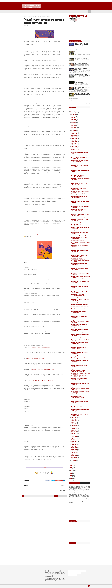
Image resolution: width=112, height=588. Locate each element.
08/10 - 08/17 (74, 144)
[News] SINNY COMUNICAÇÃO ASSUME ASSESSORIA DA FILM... (79, 379)
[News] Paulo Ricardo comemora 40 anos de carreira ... (80, 307)
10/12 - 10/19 (73, 130)
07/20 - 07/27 (74, 417)
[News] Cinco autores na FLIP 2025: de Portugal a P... (79, 361)
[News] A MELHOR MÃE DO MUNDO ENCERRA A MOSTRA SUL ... (80, 158)
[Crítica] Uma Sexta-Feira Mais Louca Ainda (79, 153)
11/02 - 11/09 (73, 125)
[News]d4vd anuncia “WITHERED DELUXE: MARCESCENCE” (80, 202)
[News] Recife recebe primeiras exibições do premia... (80, 277)
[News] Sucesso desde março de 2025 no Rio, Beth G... (80, 322)
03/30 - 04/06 (74, 443)
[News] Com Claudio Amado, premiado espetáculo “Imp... (79, 314)
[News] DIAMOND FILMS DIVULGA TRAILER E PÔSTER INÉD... (80, 264)
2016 (71, 476)
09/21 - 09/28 (74, 135)
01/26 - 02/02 (74, 457)
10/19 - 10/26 (74, 128)
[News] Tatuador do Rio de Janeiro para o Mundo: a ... (80, 248)
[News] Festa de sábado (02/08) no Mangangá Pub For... (79, 197)
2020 (71, 470)
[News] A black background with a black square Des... (80, 340)
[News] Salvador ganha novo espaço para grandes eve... (80, 327)
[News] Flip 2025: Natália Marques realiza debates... (80, 225)
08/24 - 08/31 (74, 141)
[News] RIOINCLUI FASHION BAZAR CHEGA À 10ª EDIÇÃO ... (80, 350)
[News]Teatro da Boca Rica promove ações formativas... (79, 212)
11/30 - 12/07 (74, 119)
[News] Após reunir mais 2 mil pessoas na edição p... (80, 233)
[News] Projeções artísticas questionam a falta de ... (80, 407)
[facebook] (82, 1)
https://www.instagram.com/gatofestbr (33, 234)
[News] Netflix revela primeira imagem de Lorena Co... (80, 345)
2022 (71, 467)
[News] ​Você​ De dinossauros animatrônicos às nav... (77, 290)
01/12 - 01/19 (73, 460)
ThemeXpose (28, 585)
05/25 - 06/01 (74, 430)
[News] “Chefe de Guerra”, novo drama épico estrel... (80, 389)
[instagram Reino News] (86, 1)
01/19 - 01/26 (74, 458)
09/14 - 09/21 (74, 136)
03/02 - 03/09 (74, 449)
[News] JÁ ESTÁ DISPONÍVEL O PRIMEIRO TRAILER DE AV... (79, 343)
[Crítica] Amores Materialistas (78, 151)
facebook (64, 495)
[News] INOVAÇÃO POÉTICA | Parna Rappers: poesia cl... (78, 302)
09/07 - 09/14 (74, 138)
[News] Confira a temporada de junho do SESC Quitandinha (81, 81)
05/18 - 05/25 (74, 431)
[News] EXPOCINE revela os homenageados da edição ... (78, 397)
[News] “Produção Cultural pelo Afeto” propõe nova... (79, 330)
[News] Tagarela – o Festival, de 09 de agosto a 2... (79, 402)
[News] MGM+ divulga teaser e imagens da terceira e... (80, 156)
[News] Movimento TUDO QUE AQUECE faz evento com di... (80, 282)
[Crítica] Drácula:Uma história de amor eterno (80, 394)
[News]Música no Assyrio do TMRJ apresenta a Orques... (78, 210)
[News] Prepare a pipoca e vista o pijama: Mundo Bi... (80, 179)
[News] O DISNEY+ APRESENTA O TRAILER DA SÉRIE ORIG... (80, 243)
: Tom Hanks (78, 572)
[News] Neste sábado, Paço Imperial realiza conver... (79, 332)
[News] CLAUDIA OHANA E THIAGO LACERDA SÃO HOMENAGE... (80, 168)
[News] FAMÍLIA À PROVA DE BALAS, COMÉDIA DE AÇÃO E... (78, 376)
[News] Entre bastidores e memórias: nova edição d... (79, 366)
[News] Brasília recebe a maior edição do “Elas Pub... (80, 272)
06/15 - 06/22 (74, 425)
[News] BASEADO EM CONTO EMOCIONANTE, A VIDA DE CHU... (78, 259)
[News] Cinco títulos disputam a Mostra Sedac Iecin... (80, 274)
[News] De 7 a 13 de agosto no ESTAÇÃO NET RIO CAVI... (79, 166)
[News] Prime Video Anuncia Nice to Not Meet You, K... (80, 171)
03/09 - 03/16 (74, 447)
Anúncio (74, 483)
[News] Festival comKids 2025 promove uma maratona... (80, 325)
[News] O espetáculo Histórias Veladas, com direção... (80, 279)
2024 (71, 464)
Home (23, 11)
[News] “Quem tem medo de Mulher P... (79, 304)
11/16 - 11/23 (73, 122)
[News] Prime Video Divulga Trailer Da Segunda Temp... (79, 412)
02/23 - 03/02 (74, 451)
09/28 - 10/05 (74, 133)
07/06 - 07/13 (74, 420)
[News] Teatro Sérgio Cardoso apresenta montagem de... (80, 235)
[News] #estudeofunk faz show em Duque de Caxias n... (80, 392)
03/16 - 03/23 (74, 446)
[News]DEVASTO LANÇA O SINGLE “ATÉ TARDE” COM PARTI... (79, 223)
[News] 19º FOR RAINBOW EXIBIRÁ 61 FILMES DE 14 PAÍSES (80, 261)
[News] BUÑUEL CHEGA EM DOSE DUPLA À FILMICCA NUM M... (79, 253)
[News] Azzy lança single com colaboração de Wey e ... (80, 186)
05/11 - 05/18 (74, 433)
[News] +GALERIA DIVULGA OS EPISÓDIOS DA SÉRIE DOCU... (80, 399)
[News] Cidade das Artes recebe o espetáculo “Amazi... (78, 358)
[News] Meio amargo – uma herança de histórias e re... (80, 363)
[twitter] (83, 1)
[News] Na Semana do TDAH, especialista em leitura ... (80, 230)
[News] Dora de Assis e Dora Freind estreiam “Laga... (79, 238)
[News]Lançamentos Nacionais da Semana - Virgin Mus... (78, 194)
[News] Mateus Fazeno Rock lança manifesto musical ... (78, 189)
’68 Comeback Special (73, 574)
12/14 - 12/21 (73, 116)
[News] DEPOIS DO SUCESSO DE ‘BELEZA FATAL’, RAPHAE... (79, 269)
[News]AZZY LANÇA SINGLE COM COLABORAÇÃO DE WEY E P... (78, 176)
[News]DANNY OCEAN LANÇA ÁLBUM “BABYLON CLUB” (79, 184)
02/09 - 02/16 (74, 454)
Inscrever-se (85, 483)
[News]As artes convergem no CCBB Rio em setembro (77, 101)
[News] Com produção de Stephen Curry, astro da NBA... (80, 300)
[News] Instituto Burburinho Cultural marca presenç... (79, 312)
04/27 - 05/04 (74, 436)
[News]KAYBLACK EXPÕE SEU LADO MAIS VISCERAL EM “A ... (79, 220)
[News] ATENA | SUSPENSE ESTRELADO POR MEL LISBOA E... (80, 335)
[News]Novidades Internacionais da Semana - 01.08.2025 (79, 174)
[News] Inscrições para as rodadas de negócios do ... (79, 320)
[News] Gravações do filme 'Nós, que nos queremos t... (80, 228)
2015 (71, 478)
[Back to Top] (89, 586)
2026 (71, 109)
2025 (71, 111)
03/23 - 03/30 (74, 444)
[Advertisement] (76, 31)
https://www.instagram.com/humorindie (41, 347)
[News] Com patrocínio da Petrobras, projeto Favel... (79, 353)
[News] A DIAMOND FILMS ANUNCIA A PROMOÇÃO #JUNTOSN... (79, 256)
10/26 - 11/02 (74, 127)
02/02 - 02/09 (74, 455)
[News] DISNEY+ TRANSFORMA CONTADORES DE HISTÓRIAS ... (78, 295)
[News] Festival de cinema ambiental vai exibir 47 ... (80, 410)
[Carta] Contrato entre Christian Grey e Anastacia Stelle (81, 69)
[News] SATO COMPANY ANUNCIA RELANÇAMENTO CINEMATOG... (78, 371)
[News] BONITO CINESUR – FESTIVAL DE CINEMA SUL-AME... (79, 415)
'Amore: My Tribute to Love (73, 570)
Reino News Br (78, 16)
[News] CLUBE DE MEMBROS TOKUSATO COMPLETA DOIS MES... (79, 161)
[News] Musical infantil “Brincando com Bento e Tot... (80, 384)
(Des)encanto (82, 570)
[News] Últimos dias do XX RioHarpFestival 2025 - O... (80, 284)
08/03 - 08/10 (74, 146)
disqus (60, 495)
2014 (71, 480)
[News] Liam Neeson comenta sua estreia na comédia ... (80, 374)
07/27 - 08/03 (74, 148)
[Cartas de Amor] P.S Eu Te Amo (80, 63)
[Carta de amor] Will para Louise (80, 58)
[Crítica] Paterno (75, 149)
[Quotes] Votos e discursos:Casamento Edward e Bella (81, 52)
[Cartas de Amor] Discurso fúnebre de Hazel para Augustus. (81, 88)
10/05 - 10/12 (74, 132)
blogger (56, 495)
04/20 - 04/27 (74, 438)
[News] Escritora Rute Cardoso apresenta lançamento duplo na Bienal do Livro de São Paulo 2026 (82, 75)
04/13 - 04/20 (74, 439)
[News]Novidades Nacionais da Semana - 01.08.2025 (80, 205)
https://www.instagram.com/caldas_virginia (43, 369)
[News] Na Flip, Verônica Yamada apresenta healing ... (78, 386)
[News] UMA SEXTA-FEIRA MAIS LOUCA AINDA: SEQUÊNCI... (79, 297)
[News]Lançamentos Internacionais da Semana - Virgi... (79, 192)
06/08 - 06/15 (74, 427)
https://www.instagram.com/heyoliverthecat (42, 380)
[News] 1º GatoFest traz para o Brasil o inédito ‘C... (79, 246)
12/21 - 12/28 (73, 114)
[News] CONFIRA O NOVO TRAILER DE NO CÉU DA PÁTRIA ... (80, 266)
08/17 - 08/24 (74, 143)
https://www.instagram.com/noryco (35, 358)
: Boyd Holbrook (71, 572)
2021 (71, 468)
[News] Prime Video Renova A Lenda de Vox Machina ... (79, 405)
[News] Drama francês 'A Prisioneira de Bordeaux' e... (79, 287)
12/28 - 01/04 (74, 112)
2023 (71, 465)
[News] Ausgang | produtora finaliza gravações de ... (79, 317)
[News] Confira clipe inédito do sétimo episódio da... (79, 368)
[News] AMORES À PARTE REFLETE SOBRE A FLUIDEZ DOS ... (80, 163)
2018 (71, 473)
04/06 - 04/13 (74, 441)
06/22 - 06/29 (74, 423)
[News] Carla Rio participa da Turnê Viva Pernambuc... (80, 207)
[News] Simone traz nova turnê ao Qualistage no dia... (78, 309)
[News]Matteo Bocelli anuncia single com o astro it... (80, 181)
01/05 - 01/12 (74, 462)
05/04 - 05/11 (74, 435)
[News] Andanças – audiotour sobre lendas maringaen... (79, 241)
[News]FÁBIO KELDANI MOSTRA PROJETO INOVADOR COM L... (80, 215)
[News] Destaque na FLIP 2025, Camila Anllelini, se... (79, 356)
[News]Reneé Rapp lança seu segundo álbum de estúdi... (79, 199)
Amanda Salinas (41, 585)
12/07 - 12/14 (74, 117)
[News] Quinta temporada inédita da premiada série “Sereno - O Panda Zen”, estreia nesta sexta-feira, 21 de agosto (82, 94)
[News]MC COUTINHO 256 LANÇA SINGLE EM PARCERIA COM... (80, 217)
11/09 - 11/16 (73, 124)
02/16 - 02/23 (74, 452)
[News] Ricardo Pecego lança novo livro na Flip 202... (80, 338)
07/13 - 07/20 (74, 419)
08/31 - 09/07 (74, 140)
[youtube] (85, 1)
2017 (71, 475)
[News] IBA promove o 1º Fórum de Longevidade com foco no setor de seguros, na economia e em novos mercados (81, 45)
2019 (71, 472)
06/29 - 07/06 (74, 422)
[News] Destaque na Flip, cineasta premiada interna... (78, 348)
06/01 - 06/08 (74, 428)
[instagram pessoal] (88, 1)
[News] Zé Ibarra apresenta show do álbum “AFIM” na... (79, 292)
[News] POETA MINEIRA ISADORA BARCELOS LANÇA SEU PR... (80, 251)
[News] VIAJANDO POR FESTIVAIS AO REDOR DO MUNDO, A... (80, 381)
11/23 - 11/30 (73, 120)
